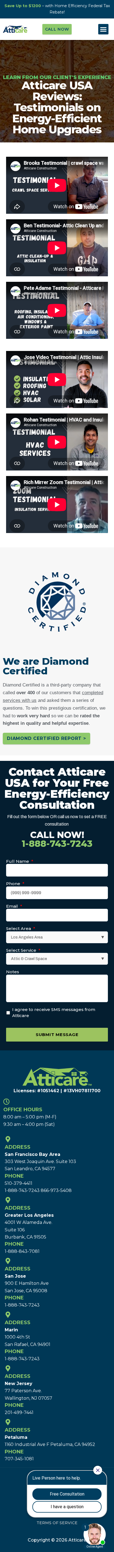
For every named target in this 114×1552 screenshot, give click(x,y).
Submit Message (57, 1034)
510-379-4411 (18, 1183)
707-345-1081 (19, 1458)
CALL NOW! (57, 839)
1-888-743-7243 (22, 1190)
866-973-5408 (56, 1190)
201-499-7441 (19, 1412)
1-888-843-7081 (22, 1251)
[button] (103, 29)
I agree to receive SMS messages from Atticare (53, 1012)
